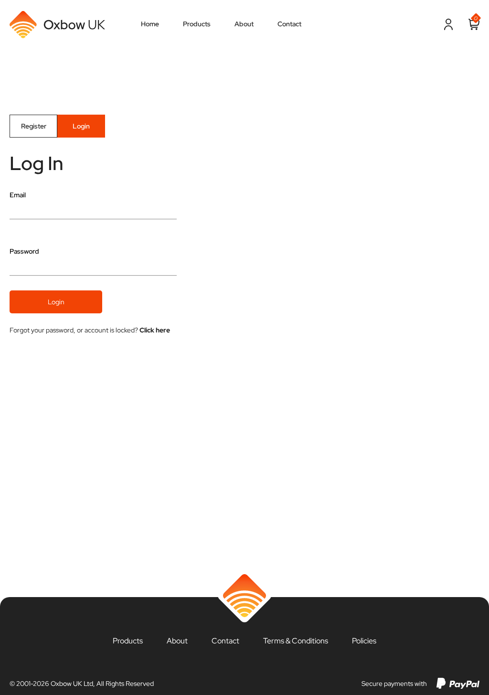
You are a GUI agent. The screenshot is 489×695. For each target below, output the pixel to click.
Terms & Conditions (295, 641)
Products (128, 641)
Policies (364, 641)
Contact (225, 641)
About (177, 641)
